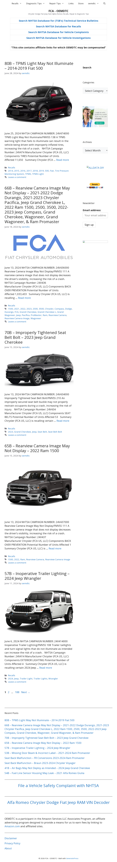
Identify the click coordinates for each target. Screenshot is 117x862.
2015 (16, 170)
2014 (10, 170)
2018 (35, 170)
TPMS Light (38, 173)
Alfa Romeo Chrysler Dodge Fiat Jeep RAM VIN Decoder (58, 802)
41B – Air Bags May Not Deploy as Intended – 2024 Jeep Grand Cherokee (47, 768)
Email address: (92, 210)
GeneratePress (72, 858)
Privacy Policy (12, 843)
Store (81, 3)
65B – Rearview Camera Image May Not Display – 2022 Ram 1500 (37, 448)
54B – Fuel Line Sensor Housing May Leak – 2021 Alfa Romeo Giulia (44, 773)
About (8, 848)
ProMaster (36, 315)
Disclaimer (11, 838)
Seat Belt (42, 431)
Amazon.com (12, 826)
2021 (16, 308)
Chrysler (49, 308)
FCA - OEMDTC (58, 11)
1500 (10, 308)
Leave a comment (17, 177)
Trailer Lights (40, 678)
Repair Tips (55, 3)
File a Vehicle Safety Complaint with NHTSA (58, 785)
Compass (59, 308)
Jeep (18, 315)
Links (71, 3)
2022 (22, 308)
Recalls (15, 3)
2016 (22, 170)
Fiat (52, 170)
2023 (29, 308)
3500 (41, 308)
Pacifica (26, 315)
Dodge (68, 308)
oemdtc (92, 3)
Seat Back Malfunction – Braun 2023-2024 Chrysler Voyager (40, 763)
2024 (10, 678)
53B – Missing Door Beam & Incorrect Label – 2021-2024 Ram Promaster (47, 753)
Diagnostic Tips (34, 3)
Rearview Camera (57, 315)
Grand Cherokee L (47, 311)
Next (25, 692)
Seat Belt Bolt (55, 431)
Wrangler (53, 678)
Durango (9, 311)
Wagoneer (36, 318)
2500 (35, 308)
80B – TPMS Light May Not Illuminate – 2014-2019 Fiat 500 (39, 66)
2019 (41, 170)
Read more (62, 159)
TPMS (28, 173)
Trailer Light (26, 678)
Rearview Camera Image (17, 318)
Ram (45, 315)
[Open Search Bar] (104, 3)
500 (47, 170)
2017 (29, 170)
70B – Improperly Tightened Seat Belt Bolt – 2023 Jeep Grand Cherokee (35, 337)
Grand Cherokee (28, 311)
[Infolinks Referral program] (95, 126)
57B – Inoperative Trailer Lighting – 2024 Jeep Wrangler (37, 576)
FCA (17, 311)
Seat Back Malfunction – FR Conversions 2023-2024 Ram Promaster (45, 758)
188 (17, 692)
